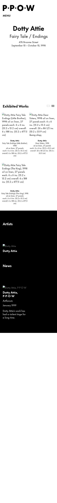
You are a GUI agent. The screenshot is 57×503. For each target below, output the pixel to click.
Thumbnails (53, 106)
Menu (7, 15)
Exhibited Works (48, 106)
